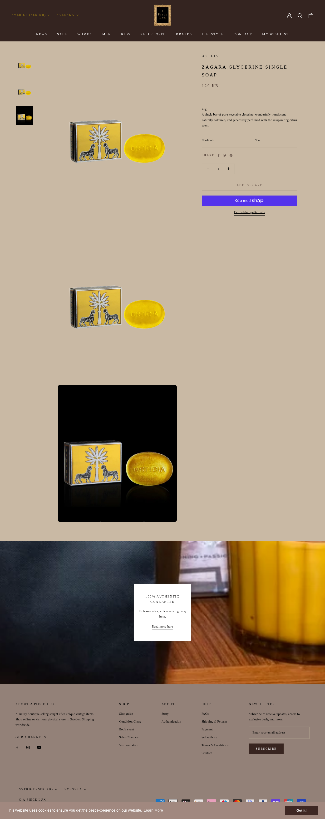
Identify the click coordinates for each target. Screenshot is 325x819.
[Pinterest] (231, 155)
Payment (207, 729)
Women (84, 34)
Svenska (65, 15)
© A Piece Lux (32, 799)
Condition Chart (130, 721)
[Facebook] (218, 155)
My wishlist (275, 34)
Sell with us (209, 737)
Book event (126, 729)
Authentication (171, 721)
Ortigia (210, 56)
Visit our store (128, 745)
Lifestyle (213, 34)
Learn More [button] (153, 810)
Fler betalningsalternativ (249, 212)
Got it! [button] (301, 810)
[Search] (300, 15)
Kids (125, 34)
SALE (62, 34)
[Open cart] (311, 15)
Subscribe (266, 748)
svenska (73, 789)
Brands (184, 34)
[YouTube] (39, 747)
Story (165, 713)
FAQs (205, 713)
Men (106, 34)
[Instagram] (28, 747)
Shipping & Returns (214, 721)
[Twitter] (224, 155)
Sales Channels (128, 737)
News (41, 34)
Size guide (126, 713)
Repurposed (153, 34)
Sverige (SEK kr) (29, 15)
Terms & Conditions (215, 745)
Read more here (162, 626)
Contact (243, 34)
